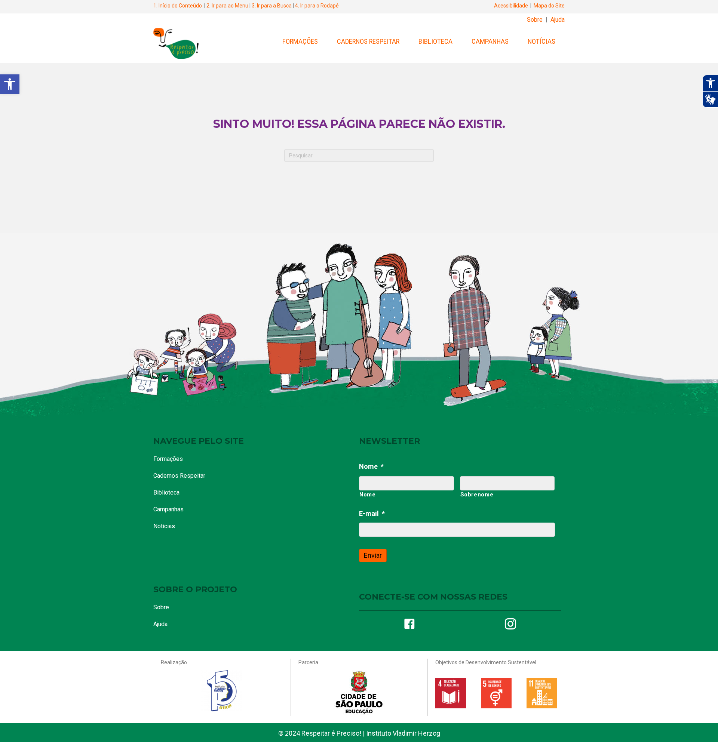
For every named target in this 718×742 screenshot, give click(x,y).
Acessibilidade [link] (511, 6)
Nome (371, 466)
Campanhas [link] (490, 41)
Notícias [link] (541, 41)
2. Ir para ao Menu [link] (227, 6)
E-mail (372, 513)
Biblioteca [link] (435, 41)
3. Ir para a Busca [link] (272, 6)
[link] (9, 84)
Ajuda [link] (557, 19)
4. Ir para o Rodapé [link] (317, 6)
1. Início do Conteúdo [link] (177, 6)
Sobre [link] (535, 19)
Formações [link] (300, 41)
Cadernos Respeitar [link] (368, 41)
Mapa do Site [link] (549, 6)
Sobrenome (477, 494)
